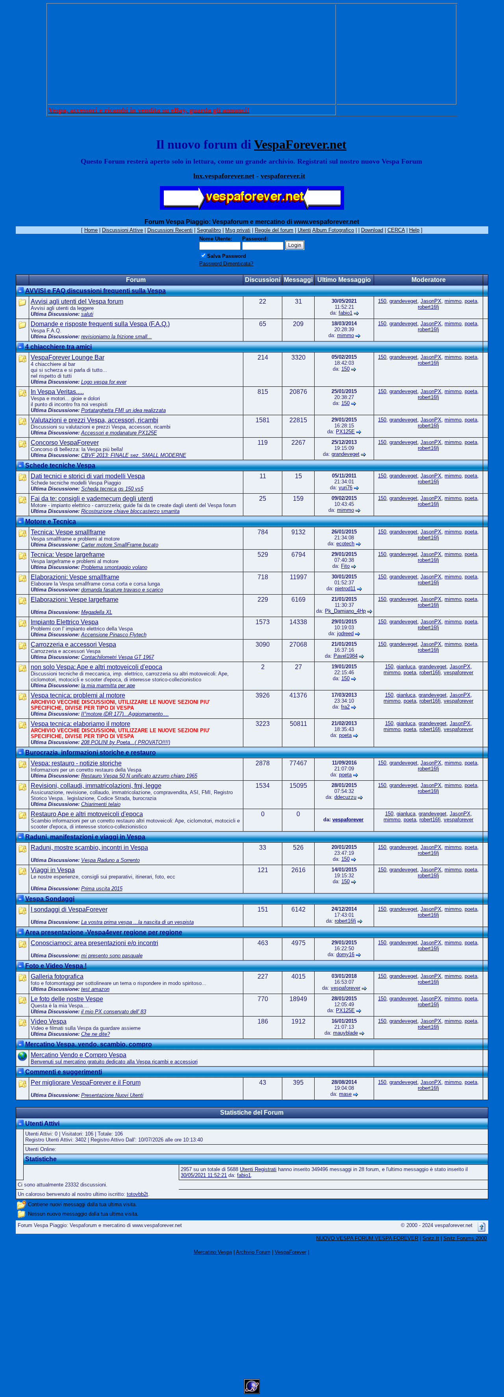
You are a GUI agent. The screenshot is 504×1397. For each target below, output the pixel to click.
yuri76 (345, 488)
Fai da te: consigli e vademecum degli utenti (92, 498)
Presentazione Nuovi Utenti (112, 1095)
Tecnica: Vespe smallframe (68, 532)
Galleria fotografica (57, 976)
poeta (471, 301)
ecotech (345, 543)
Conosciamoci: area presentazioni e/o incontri (94, 943)
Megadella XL (96, 612)
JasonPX (431, 301)
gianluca (406, 667)
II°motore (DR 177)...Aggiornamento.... (125, 714)
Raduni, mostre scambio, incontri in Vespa (89, 847)
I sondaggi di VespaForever (69, 909)
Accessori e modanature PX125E (119, 433)
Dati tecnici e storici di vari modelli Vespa (88, 476)
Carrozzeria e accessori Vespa (73, 644)
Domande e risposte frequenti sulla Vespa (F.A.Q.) (100, 324)
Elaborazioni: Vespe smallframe (75, 577)
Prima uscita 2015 (101, 889)
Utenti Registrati (258, 1169)
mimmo (453, 301)
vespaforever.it (283, 176)
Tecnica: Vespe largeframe (68, 554)
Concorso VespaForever (65, 442)
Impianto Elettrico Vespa (64, 622)
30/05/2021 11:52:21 (204, 1175)
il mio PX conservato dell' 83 (113, 1012)
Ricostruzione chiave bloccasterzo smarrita (130, 511)
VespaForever (290, 1252)
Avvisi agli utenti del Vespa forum (77, 301)
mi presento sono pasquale (112, 956)
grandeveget (403, 301)
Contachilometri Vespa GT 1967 (117, 657)
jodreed (345, 633)
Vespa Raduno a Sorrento (110, 860)
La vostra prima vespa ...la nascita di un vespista (137, 922)
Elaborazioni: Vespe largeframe (75, 599)
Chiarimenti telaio (100, 804)
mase (345, 1094)
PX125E (345, 432)
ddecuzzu (345, 797)
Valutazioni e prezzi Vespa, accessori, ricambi (94, 420)
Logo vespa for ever (103, 382)
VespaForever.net (300, 144)
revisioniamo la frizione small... (116, 336)
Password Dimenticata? (226, 264)
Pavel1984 (346, 656)
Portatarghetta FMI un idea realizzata (123, 410)
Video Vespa (49, 1021)
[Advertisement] (191, 54)
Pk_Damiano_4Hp (345, 611)
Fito (345, 566)
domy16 (345, 954)
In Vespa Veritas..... (57, 391)
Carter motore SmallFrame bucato (119, 545)
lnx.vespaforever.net (223, 176)
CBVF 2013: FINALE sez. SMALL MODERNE (133, 455)
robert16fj (428, 307)
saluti (87, 314)
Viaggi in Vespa (53, 870)
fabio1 (345, 313)
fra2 (345, 707)
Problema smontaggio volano (114, 567)
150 (382, 301)
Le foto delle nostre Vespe (67, 999)
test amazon (95, 989)
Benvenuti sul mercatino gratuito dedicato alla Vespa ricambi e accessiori (114, 1062)
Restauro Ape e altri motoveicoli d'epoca (87, 814)
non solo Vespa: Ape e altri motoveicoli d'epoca (96, 667)
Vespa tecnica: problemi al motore (78, 695)
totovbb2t (137, 1194)
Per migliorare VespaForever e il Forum (86, 1082)
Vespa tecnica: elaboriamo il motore (80, 723)
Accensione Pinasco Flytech (113, 635)
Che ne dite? (95, 1034)
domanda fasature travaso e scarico (122, 590)
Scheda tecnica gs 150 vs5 (112, 489)
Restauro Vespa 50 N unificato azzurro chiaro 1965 (139, 776)
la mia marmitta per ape (108, 685)
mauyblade (345, 1033)
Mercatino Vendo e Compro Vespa (78, 1055)
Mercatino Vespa (213, 1252)
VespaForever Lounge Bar (67, 357)
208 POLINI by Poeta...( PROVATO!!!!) (125, 742)
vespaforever (458, 672)
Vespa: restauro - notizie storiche (76, 763)
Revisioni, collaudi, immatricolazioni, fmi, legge (96, 785)
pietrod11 (345, 588)
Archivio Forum (253, 1252)
